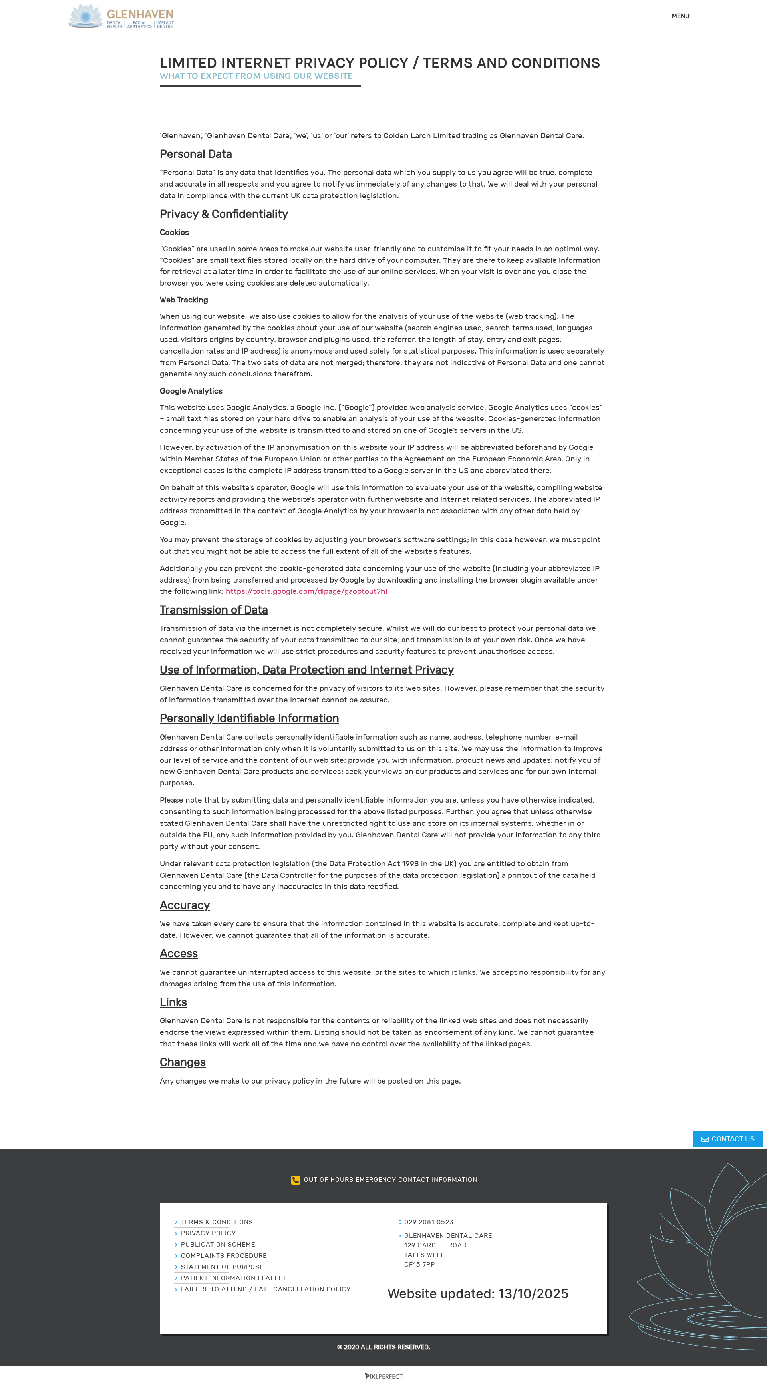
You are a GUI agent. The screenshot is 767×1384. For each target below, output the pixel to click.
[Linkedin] (289, 1321)
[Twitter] (254, 1321)
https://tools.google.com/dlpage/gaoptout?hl (306, 591)
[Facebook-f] (271, 1321)
